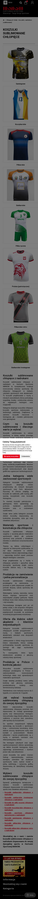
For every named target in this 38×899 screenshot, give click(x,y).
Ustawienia (26, 456)
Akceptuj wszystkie (11, 456)
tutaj (4, 452)
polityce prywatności (9, 450)
